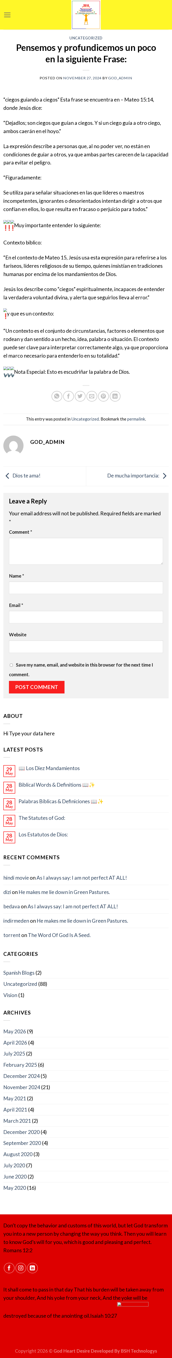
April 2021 (15, 1109)
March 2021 (17, 1121)
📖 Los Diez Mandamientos (49, 768)
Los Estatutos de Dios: (43, 834)
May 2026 (14, 1031)
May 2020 (14, 1188)
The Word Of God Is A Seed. (59, 935)
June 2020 (15, 1176)
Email (16, 605)
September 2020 (22, 1143)
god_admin (120, 78)
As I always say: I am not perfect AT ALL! (82, 877)
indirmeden (16, 921)
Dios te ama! (26, 475)
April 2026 (15, 1042)
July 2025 (14, 1053)
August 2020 (17, 1154)
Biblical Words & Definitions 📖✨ (57, 785)
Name (16, 576)
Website (17, 634)
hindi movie (16, 877)
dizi (7, 892)
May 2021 (14, 1098)
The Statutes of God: (42, 818)
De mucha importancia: (133, 475)
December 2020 (21, 1132)
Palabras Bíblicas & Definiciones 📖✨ (61, 801)
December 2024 (21, 1076)
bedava (11, 906)
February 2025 (20, 1065)
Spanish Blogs (18, 972)
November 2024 (21, 1087)
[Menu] (7, 15)
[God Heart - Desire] (86, 15)
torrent (11, 935)
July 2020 (14, 1165)
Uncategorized (86, 38)
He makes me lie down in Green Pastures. (64, 892)
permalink (136, 419)
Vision (10, 995)
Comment (20, 532)
